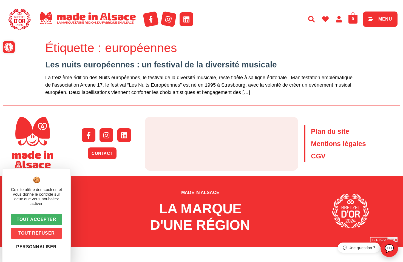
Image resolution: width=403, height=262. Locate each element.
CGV (318, 156)
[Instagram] (169, 19)
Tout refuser (36, 233)
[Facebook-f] (151, 19)
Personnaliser (36, 246)
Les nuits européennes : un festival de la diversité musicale (161, 64)
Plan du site (330, 131)
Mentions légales (338, 143)
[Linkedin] (186, 19)
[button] (9, 47)
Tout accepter (36, 219)
